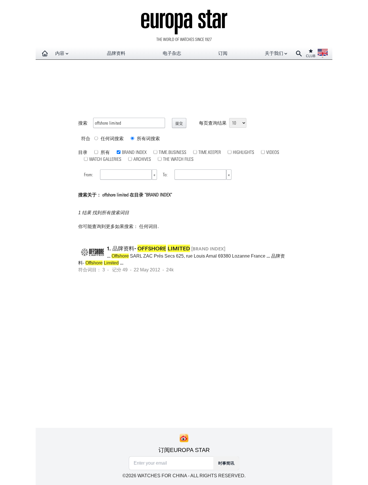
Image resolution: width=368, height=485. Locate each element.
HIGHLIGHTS (243, 152)
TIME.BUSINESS (172, 152)
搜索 (82, 122)
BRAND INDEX (134, 152)
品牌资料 (116, 53)
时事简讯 (226, 463)
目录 (82, 152)
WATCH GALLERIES (105, 159)
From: (89, 174)
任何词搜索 (111, 138)
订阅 (222, 53)
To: (166, 174)
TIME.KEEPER (209, 152)
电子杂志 (172, 53)
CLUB (310, 56)
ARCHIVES (142, 159)
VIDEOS (272, 152)
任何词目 (148, 226)
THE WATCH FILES (178, 159)
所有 (104, 152)
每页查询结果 (213, 122)
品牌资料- (151, 248)
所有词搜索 (148, 138)
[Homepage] (45, 53)
